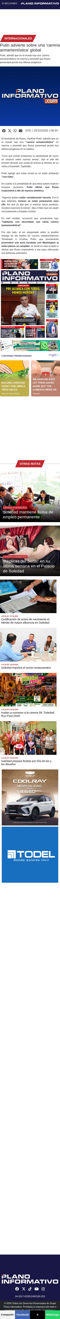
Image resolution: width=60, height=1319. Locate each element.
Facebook (22, 1314)
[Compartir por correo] (20, 130)
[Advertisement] (30, 426)
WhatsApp (52, 1314)
